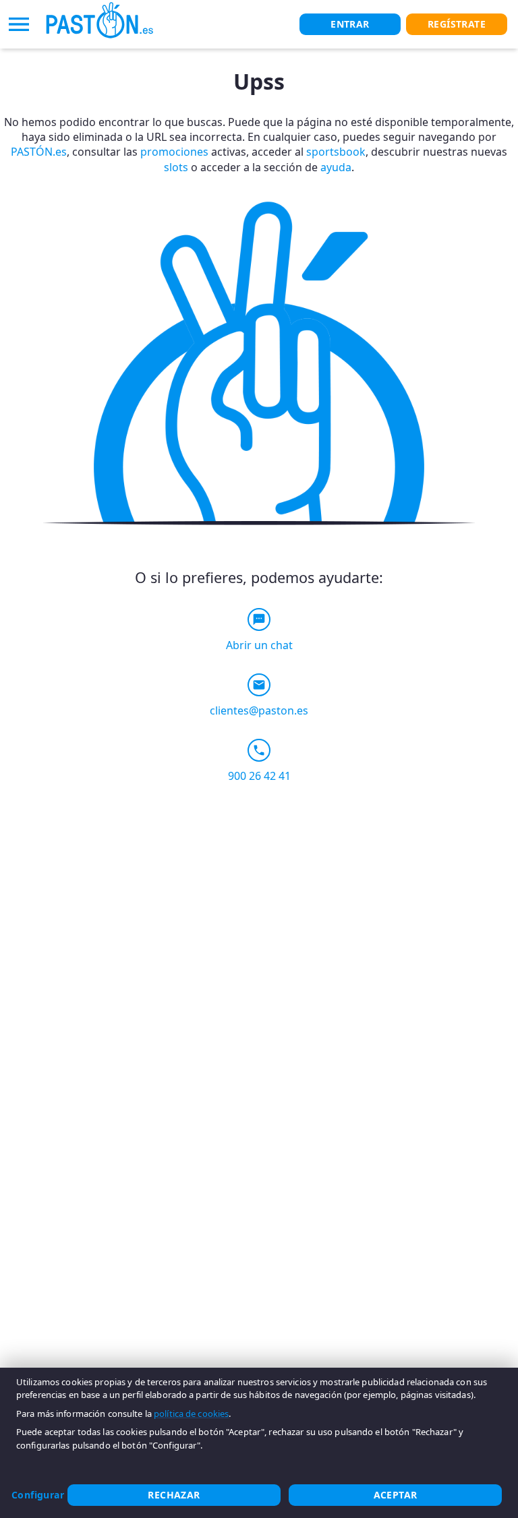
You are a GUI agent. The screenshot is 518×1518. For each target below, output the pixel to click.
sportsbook (336, 151)
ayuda (335, 167)
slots (176, 167)
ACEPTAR (396, 1494)
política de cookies (191, 1413)
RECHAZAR (174, 1494)
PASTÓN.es (39, 151)
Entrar (349, 24)
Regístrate (457, 24)
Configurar (37, 1494)
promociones (174, 151)
